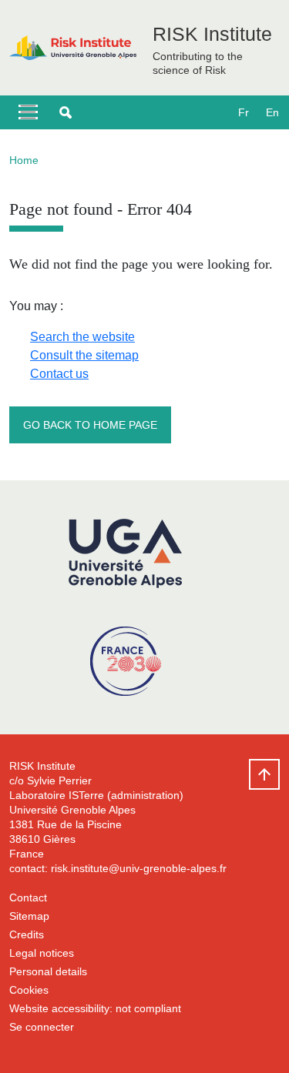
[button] (65, 112)
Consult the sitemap (84, 355)
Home (24, 160)
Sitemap (29, 916)
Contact (28, 897)
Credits (26, 934)
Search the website (82, 336)
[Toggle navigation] (28, 112)
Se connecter (41, 1027)
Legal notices (41, 953)
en (272, 112)
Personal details (48, 971)
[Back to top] (264, 774)
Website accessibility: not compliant (95, 1008)
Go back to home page (90, 425)
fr (243, 112)
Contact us (59, 373)
